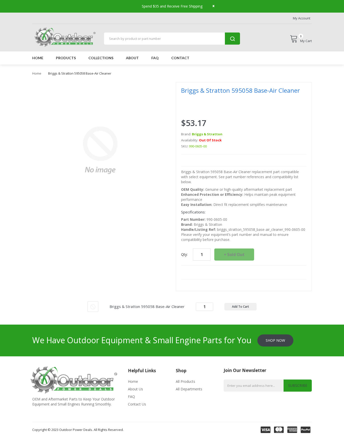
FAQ (131, 396)
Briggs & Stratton (207, 134)
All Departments (189, 389)
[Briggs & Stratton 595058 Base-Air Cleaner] (92, 306)
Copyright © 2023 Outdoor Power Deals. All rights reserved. (78, 429)
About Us (135, 389)
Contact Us (137, 404)
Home (36, 73)
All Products (185, 381)
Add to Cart (240, 306)
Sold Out (236, 254)
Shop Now (275, 340)
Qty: (184, 254)
